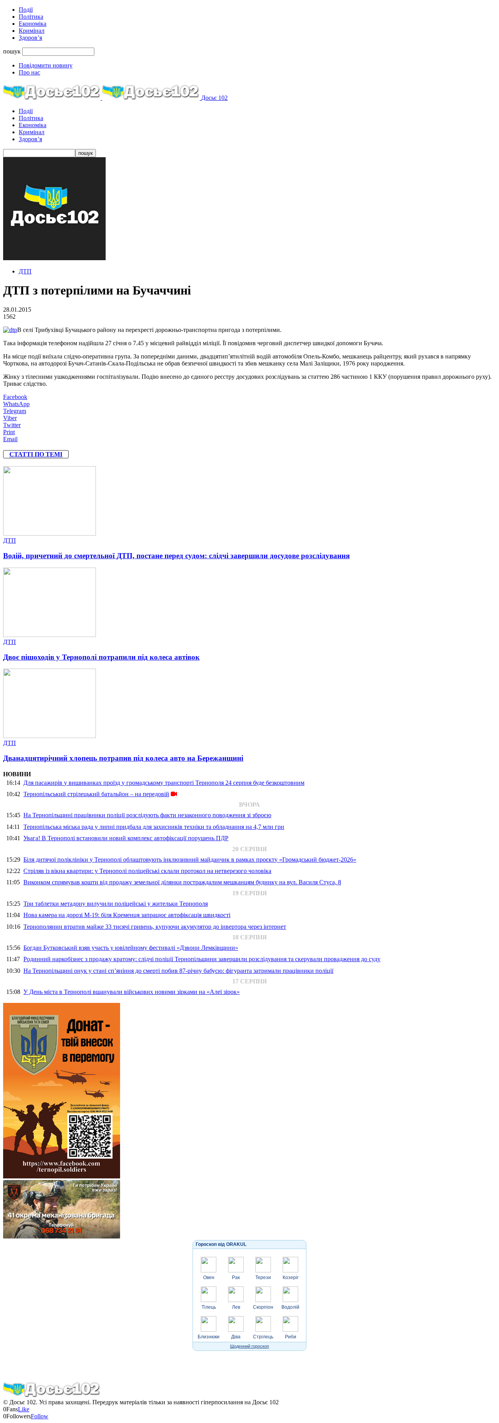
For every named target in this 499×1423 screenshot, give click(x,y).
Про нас (29, 72)
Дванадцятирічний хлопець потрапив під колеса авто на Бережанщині (123, 758)
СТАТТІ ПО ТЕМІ (35, 454)
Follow (39, 1416)
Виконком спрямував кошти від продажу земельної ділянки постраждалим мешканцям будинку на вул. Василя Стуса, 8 (182, 882)
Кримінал (31, 30)
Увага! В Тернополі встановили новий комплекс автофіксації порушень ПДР (125, 838)
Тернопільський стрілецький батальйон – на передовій (96, 794)
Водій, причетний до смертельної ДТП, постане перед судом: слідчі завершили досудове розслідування (176, 556)
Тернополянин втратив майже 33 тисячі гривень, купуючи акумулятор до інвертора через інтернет (154, 926)
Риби (290, 1337)
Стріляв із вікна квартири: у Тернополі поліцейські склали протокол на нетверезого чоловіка (147, 871)
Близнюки (208, 1337)
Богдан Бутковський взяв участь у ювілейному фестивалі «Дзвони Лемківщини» (130, 947)
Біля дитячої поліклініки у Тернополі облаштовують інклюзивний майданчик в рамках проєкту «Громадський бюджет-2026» (189, 859)
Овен (208, 1277)
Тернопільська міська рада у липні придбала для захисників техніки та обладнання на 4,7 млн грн (153, 826)
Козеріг (291, 1277)
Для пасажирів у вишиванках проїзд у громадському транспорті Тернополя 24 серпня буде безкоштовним (163, 782)
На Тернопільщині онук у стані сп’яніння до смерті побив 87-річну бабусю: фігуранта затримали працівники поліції (178, 970)
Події (26, 9)
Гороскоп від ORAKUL (221, 1244)
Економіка (32, 23)
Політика (31, 16)
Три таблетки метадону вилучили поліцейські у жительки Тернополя (115, 903)
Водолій (290, 1307)
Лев (236, 1307)
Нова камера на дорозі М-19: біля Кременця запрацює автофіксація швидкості (126, 915)
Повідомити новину (46, 65)
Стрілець (263, 1337)
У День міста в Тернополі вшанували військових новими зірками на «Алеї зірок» (131, 991)
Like (23, 1409)
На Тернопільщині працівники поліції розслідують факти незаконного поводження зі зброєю (147, 815)
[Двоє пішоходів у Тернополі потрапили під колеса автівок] (49, 635)
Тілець (209, 1307)
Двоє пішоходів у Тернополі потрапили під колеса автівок (101, 657)
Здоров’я (30, 37)
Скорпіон (263, 1307)
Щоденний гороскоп (249, 1346)
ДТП (25, 271)
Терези (263, 1277)
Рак (236, 1277)
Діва (236, 1337)
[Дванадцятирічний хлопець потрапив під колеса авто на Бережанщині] (49, 736)
